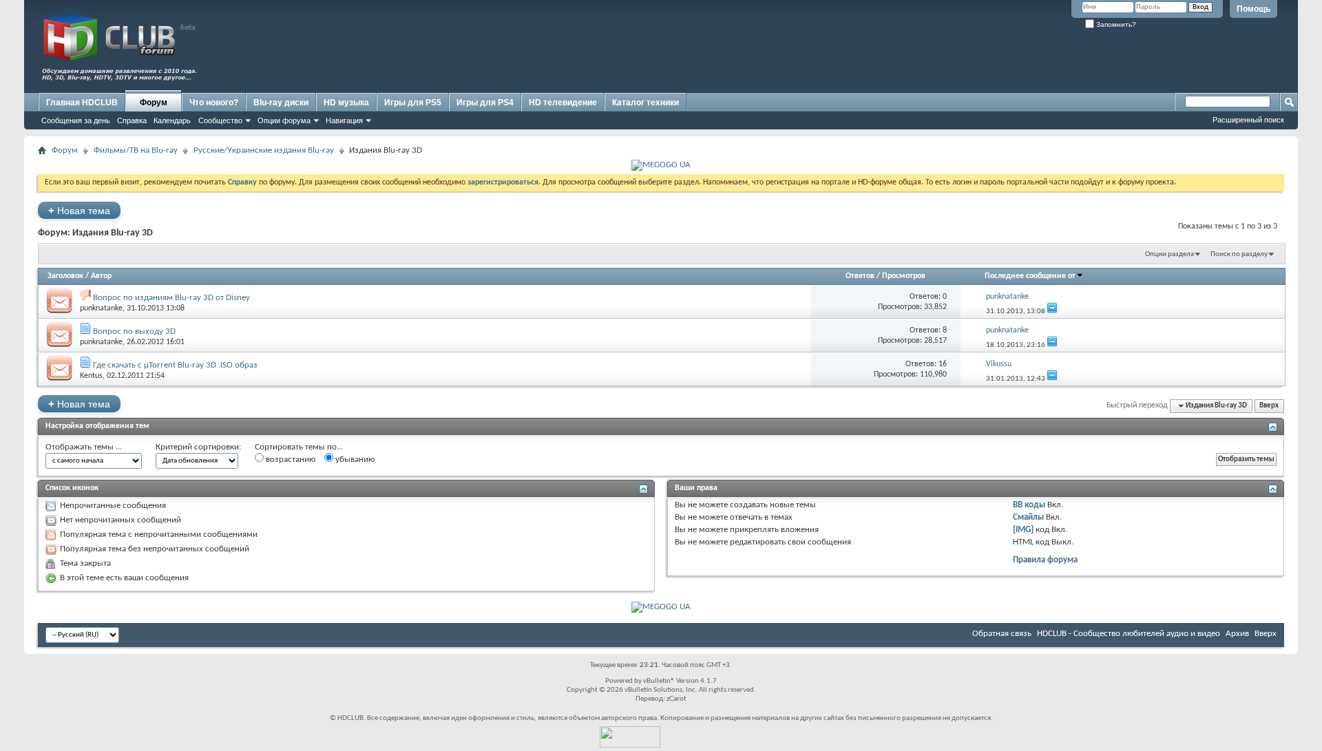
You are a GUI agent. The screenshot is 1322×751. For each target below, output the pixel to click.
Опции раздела (1169, 254)
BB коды (1029, 504)
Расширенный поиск (1248, 120)
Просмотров (903, 276)
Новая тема (79, 210)
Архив (1237, 633)
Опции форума (284, 120)
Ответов (860, 276)
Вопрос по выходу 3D (134, 331)
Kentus (91, 376)
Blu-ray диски (280, 102)
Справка (132, 120)
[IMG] (1023, 529)
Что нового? (213, 102)
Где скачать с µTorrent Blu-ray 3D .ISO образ (175, 365)
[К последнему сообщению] (1052, 311)
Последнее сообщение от (1030, 276)
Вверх (1269, 406)
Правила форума (1045, 560)
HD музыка (346, 102)
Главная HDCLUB (82, 102)
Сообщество (220, 120)
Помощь (1253, 9)
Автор (101, 276)
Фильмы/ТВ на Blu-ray (136, 150)
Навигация (344, 120)
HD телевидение (563, 102)
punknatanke (101, 308)
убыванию (354, 459)
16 (942, 364)
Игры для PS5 (412, 102)
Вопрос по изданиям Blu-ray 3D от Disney (171, 297)
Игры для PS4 (485, 102)
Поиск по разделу (1239, 254)
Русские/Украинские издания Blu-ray (263, 150)
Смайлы (1028, 517)
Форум (153, 102)
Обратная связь (1001, 633)
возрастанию (289, 459)
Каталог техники (645, 102)
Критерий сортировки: (198, 447)
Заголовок (65, 276)
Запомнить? (1115, 24)
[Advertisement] (1029, 60)
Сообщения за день (75, 120)
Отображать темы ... (83, 447)
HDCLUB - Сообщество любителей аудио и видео (1128, 633)
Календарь (172, 120)
